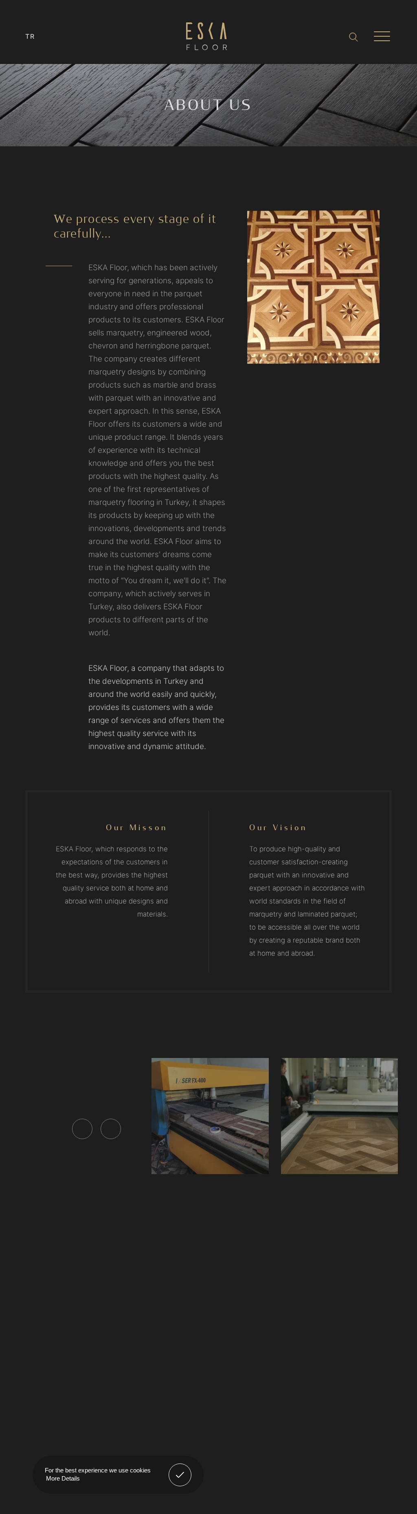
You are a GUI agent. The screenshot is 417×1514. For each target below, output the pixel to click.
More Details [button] (63, 1478)
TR (30, 36)
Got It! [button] (180, 1469)
